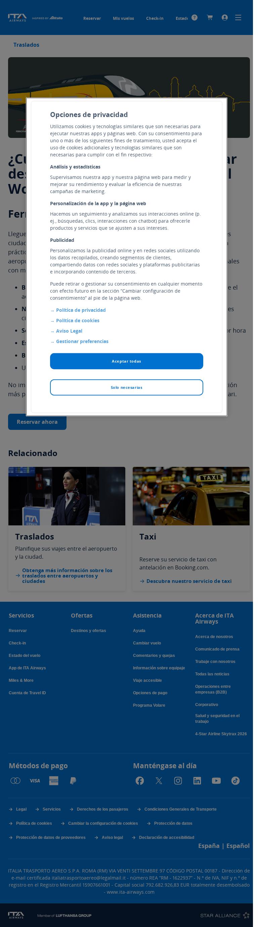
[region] (126, 257)
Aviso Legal (69, 331)
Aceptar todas (126, 361)
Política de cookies (77, 320)
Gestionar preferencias (82, 341)
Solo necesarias (126, 387)
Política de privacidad (81, 310)
